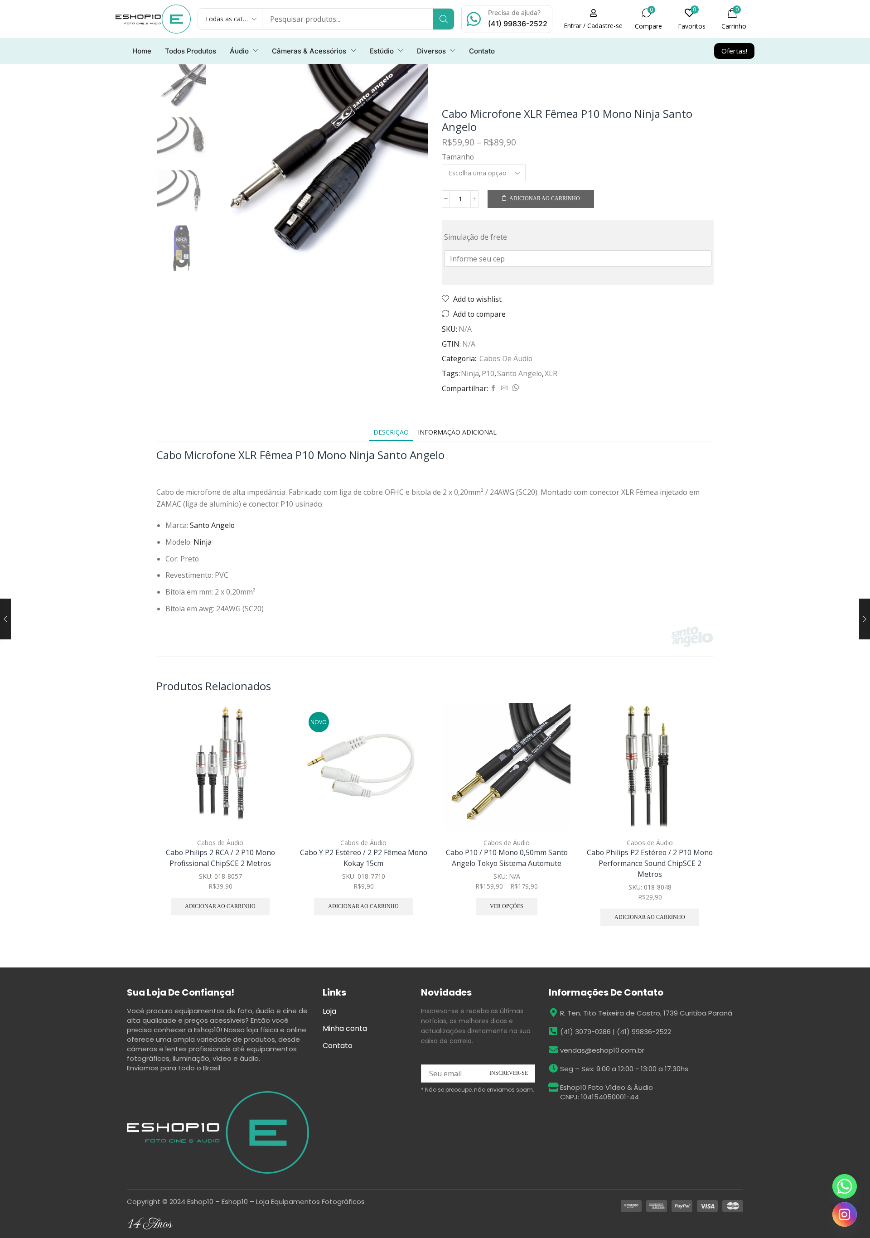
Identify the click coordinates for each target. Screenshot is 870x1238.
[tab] (391, 432)
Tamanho (458, 157)
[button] (593, 19)
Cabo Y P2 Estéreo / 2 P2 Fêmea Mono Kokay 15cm (363, 857)
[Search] (443, 19)
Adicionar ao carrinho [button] (267, 771)
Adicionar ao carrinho (544, 198)
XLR (551, 373)
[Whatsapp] (844, 1186)
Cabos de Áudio (505, 358)
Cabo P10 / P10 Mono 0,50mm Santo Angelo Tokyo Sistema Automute (507, 857)
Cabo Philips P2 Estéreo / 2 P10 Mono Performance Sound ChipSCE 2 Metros (650, 863)
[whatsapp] (514, 388)
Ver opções (553, 771)
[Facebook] (493, 388)
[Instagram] (844, 1214)
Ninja (470, 373)
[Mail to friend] (504, 388)
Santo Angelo (519, 373)
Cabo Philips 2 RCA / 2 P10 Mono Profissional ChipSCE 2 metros (220, 857)
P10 (488, 373)
